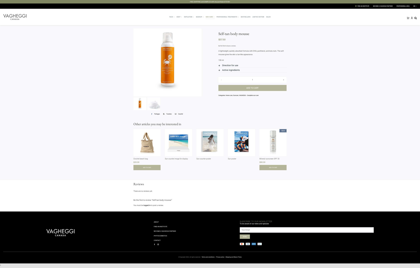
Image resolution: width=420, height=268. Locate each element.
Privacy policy (220, 257)
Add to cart (252, 88)
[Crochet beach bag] (147, 142)
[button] (252, 65)
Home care (229, 95)
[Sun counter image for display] (178, 142)
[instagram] (158, 244)
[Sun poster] (241, 142)
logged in (147, 205)
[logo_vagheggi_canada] (14, 15)
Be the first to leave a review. (227, 46)
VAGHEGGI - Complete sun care (249, 95)
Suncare (235, 95)
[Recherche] (415, 18)
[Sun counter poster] (210, 142)
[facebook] (154, 244)
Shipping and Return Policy (234, 257)
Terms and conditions (208, 257)
